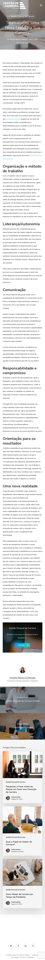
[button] (41, 5)
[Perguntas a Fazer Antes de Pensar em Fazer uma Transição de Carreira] (22, 777)
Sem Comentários (22, 43)
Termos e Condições (27, 957)
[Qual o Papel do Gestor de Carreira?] (22, 831)
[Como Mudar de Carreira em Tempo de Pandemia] (22, 883)
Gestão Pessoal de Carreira (22, 16)
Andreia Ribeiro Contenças (19, 39)
